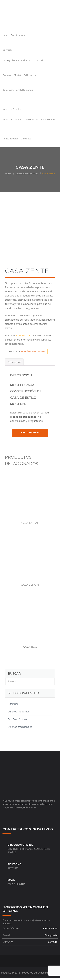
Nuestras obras (10, 138)
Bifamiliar (13, 703)
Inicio (5, 35)
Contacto (26, 138)
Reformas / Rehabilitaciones (17, 90)
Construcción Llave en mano (39, 119)
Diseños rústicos (17, 719)
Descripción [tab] (14, 362)
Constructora (18, 35)
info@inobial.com (16, 883)
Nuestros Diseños (11, 109)
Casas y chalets (10, 60)
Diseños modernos (27, 173)
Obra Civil (38, 60)
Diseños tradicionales (20, 726)
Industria (25, 60)
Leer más (31, 500)
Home (8, 173)
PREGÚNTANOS (30, 432)
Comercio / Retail (11, 75)
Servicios (7, 50)
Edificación (30, 75)
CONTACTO (23, 335)
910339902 (13, 867)
